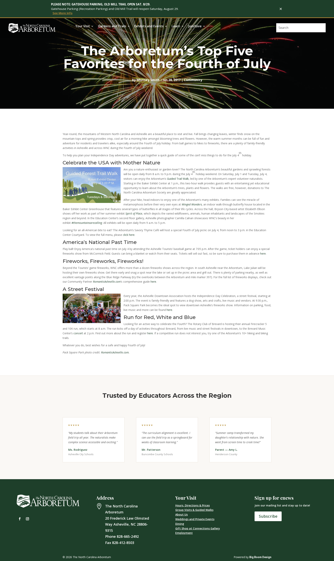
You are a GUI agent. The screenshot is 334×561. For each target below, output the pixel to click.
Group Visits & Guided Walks (194, 510)
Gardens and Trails (112, 26)
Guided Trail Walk (178, 178)
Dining (179, 524)
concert (78, 333)
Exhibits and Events (149, 26)
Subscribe (268, 516)
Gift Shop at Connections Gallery (197, 528)
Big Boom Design (260, 557)
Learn (176, 26)
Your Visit (82, 26)
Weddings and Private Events (194, 519)
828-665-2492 (128, 536)
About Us (181, 514)
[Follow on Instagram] (27, 519)
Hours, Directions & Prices (192, 505)
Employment (184, 533)
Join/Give (195, 26)
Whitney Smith (147, 80)
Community (193, 80)
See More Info (62, 13)
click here (129, 235)
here (263, 253)
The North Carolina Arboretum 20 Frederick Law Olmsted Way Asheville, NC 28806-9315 (127, 518)
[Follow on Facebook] (20, 519)
